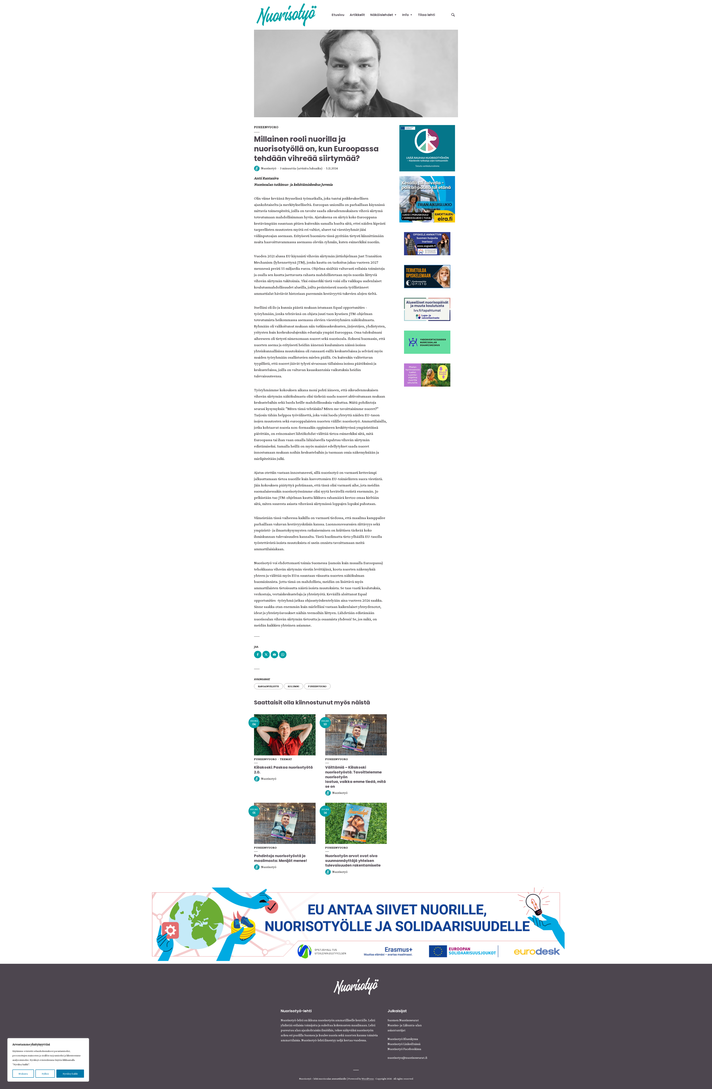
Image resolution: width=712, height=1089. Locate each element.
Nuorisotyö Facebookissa (404, 1049)
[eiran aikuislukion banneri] (427, 199)
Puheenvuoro (266, 127)
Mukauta (23, 1073)
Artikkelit (357, 14)
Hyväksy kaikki (70, 1073)
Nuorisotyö (268, 168)
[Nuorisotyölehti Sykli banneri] (427, 309)
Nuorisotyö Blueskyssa (403, 1039)
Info (405, 14)
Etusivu (338, 14)
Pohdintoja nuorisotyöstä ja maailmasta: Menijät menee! (281, 858)
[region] (48, 1060)
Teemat (286, 759)
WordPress (368, 1078)
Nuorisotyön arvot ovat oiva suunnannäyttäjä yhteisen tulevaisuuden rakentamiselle (353, 860)
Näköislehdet (381, 14)
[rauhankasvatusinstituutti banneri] (427, 148)
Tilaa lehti (426, 14)
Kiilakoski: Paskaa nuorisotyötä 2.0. (283, 770)
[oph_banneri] (356, 923)
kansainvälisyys (268, 686)
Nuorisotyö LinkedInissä (404, 1044)
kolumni (293, 686)
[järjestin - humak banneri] (427, 276)
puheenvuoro (317, 686)
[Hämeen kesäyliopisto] (427, 243)
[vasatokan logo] (427, 374)
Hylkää (45, 1073)
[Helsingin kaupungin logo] (427, 342)
